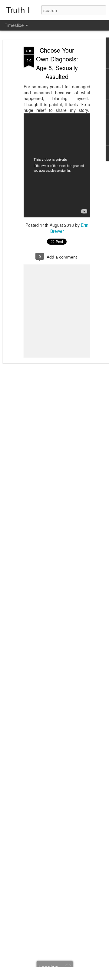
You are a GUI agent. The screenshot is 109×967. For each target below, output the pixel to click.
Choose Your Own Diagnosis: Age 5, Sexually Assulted (57, 63)
